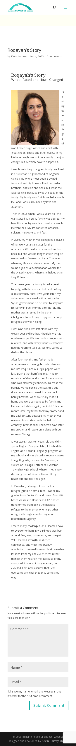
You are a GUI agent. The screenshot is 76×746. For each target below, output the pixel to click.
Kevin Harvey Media (55, 741)
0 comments (54, 56)
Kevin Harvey (19, 56)
